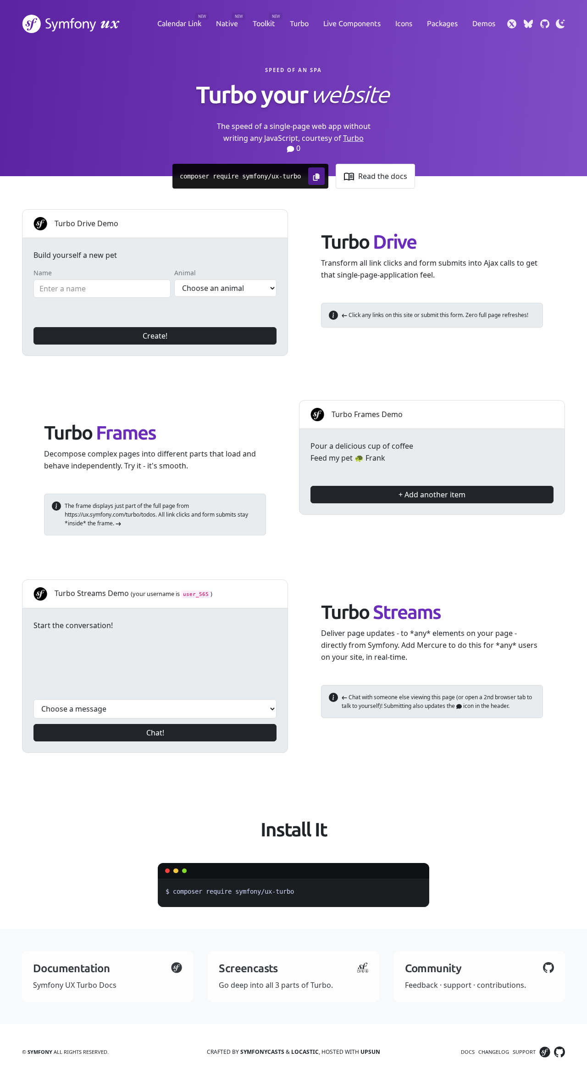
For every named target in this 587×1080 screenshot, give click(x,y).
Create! (155, 336)
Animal (185, 272)
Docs (468, 1051)
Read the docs (382, 176)
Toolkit (264, 23)
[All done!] (419, 445)
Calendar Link (179, 23)
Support (524, 1051)
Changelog (493, 1051)
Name (42, 272)
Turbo (299, 23)
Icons (403, 23)
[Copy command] (316, 176)
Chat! (155, 733)
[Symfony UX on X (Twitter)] (511, 23)
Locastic (305, 1052)
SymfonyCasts (262, 1052)
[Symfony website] (544, 1052)
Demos (483, 23)
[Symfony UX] (71, 24)
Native (227, 23)
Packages (442, 23)
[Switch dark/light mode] (560, 23)
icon (468, 706)
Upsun (370, 1052)
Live (352, 23)
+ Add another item (432, 495)
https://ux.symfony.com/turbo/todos (110, 514)
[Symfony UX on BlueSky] (528, 23)
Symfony (40, 1051)
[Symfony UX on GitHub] (544, 23)
